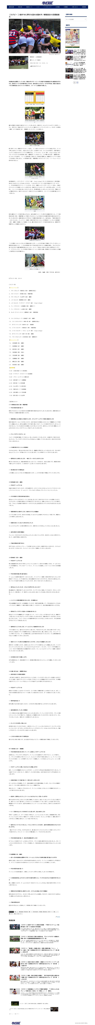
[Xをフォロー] (74, 82)
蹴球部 (27, 911)
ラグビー (11, 911)
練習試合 (46, 911)
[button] (85, 19)
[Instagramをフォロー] (77, 82)
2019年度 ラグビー (19, 913)
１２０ (31, 911)
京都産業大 (37, 911)
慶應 (41, 911)
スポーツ (51, 911)
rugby (17, 911)
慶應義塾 (21, 911)
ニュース (56, 911)
